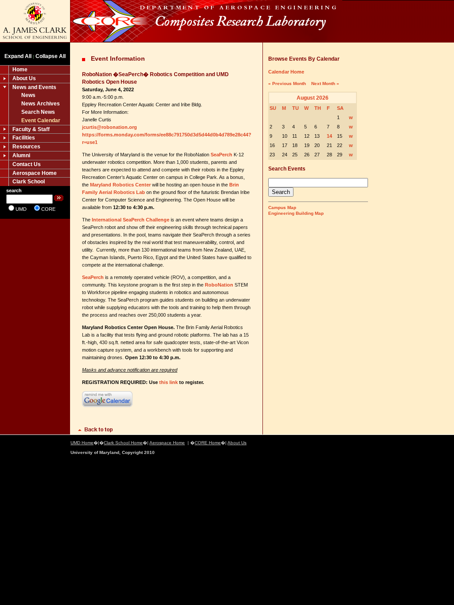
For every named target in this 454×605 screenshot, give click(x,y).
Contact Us (26, 164)
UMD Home (82, 442)
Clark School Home (123, 442)
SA (340, 108)
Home (19, 69)
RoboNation (218, 284)
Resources (26, 146)
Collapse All (50, 56)
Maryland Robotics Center (120, 184)
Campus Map (282, 207)
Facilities (23, 138)
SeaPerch (221, 154)
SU (273, 108)
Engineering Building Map (296, 213)
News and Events (34, 87)
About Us (24, 78)
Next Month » (325, 83)
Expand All (17, 56)
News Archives (40, 104)
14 (329, 136)
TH (317, 108)
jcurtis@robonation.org (109, 127)
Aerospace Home (34, 173)
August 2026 (313, 98)
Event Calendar (40, 120)
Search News (38, 112)
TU (295, 108)
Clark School (28, 181)
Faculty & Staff (31, 129)
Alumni (21, 155)
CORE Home (208, 442)
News (28, 95)
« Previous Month (287, 83)
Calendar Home (286, 71)
